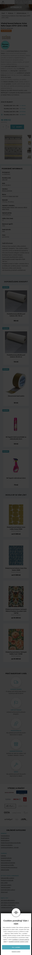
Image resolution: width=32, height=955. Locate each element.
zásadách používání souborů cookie (18, 941)
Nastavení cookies (16, 951)
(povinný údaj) (11, 24)
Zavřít (28, 10)
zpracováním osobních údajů (15, 43)
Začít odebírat (16, 48)
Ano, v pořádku (16, 947)
